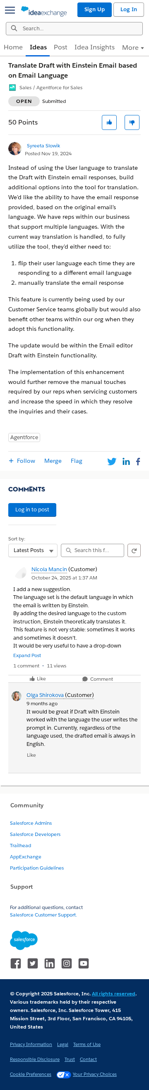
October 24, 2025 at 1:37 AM (64, 577)
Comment (101, 679)
